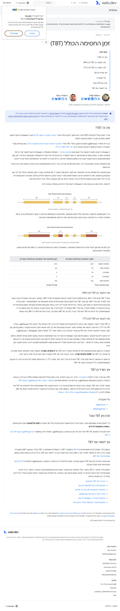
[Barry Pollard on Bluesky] (56, 100)
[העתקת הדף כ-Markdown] (46, 42)
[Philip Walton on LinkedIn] (92, 100)
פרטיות (108, 606)
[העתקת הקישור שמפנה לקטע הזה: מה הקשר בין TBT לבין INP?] (80, 293)
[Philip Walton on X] (99, 100)
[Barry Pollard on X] (66, 100)
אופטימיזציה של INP (101, 456)
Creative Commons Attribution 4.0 (70, 513)
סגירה (32, 33)
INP (74, 449)
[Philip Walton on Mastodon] (89, 100)
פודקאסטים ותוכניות (109, 575)
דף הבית (107, 35)
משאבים (84, 3)
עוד (74, 3)
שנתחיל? (14, 33)
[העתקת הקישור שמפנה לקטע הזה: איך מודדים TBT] (88, 370)
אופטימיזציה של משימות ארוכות (91, 485)
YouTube (113, 588)
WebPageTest (99, 409)
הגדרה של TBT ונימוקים (95, 481)
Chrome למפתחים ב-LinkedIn (105, 592)
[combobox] (44, 3)
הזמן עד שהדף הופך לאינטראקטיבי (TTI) (45, 144)
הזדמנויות (18, 461)
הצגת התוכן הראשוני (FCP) (45, 135)
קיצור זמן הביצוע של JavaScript (92, 494)
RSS (114, 595)
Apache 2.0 (37, 513)
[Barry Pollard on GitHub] (63, 100)
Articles (113, 10)
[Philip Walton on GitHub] (95, 100)
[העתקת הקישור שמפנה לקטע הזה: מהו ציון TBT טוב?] (87, 416)
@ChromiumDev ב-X (108, 584)
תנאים (115, 606)
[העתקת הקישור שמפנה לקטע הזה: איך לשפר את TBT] (86, 442)
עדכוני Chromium (110, 567)
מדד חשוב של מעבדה (74, 113)
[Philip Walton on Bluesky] (85, 100)
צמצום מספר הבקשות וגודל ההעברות (89, 502)
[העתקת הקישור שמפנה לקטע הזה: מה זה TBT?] (93, 128)
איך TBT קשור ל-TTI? (64, 147)
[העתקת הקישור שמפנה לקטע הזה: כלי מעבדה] (96, 399)
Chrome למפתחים (109, 563)
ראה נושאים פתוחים (109, 554)
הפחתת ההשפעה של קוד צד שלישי (90, 490)
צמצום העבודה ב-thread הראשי (91, 498)
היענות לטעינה (54, 113)
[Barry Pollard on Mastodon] (59, 100)
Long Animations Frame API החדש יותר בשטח (78, 392)
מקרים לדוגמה (111, 571)
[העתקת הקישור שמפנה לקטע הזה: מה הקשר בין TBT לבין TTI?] (80, 318)
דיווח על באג (111, 550)
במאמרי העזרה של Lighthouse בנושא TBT (36, 380)
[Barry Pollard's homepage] (53, 100)
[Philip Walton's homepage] (82, 100)
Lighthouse (100, 405)
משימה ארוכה (65, 152)
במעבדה (83, 377)
